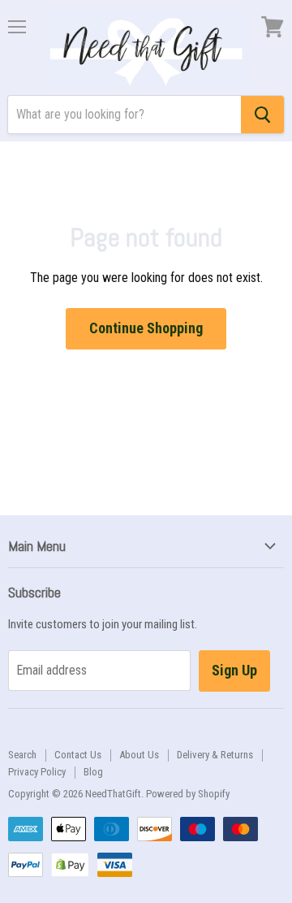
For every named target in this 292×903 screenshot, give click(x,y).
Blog (93, 772)
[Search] (262, 114)
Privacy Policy (37, 772)
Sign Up (234, 670)
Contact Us (77, 755)
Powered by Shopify (188, 794)
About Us (139, 755)
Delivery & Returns (215, 755)
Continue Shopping (146, 327)
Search (22, 755)
